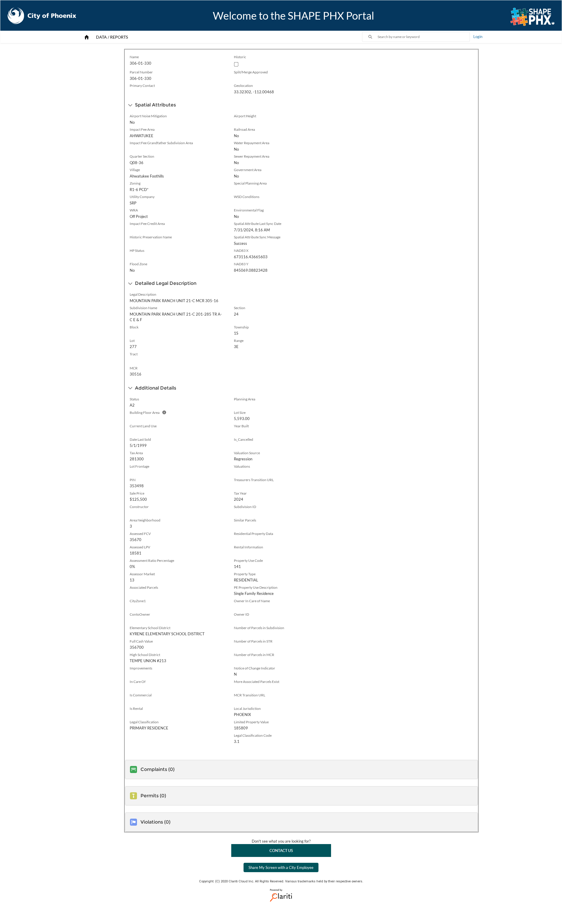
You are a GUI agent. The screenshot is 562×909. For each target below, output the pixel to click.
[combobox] (424, 37)
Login (477, 36)
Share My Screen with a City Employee (281, 867)
